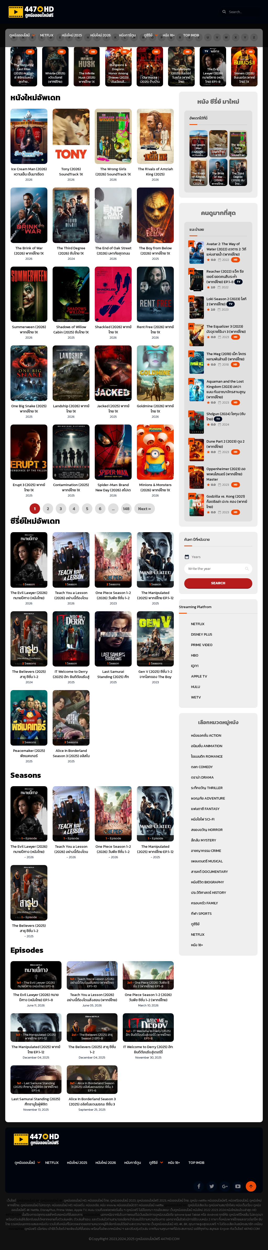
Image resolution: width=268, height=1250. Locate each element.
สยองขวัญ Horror (207, 830)
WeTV (196, 697)
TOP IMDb (191, 35)
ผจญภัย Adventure (208, 798)
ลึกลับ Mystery (203, 840)
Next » (144, 508)
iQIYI (194, 666)
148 (126, 508)
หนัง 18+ (169, 35)
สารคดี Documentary (209, 871)
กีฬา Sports (201, 913)
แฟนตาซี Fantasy (205, 809)
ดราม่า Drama (202, 777)
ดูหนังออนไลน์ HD (175, 1205)
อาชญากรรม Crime (206, 850)
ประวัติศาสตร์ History (208, 892)
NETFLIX (46, 35)
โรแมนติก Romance (207, 756)
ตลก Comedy (202, 767)
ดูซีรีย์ (148, 35)
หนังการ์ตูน (127, 35)
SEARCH (218, 583)
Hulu (195, 687)
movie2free (17, 1228)
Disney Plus (201, 634)
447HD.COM (13, 1214)
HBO (194, 655)
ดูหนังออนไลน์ (19, 35)
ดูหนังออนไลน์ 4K (52, 1200)
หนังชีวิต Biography (207, 882)
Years (196, 557)
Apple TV (199, 676)
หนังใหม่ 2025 (72, 35)
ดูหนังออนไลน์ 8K (28, 1200)
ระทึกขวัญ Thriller (207, 788)
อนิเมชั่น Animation (206, 746)
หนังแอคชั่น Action (206, 735)
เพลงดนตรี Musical (207, 861)
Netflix (197, 624)
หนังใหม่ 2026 (100, 35)
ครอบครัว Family (204, 903)
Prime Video (202, 645)
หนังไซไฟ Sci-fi (202, 819)
